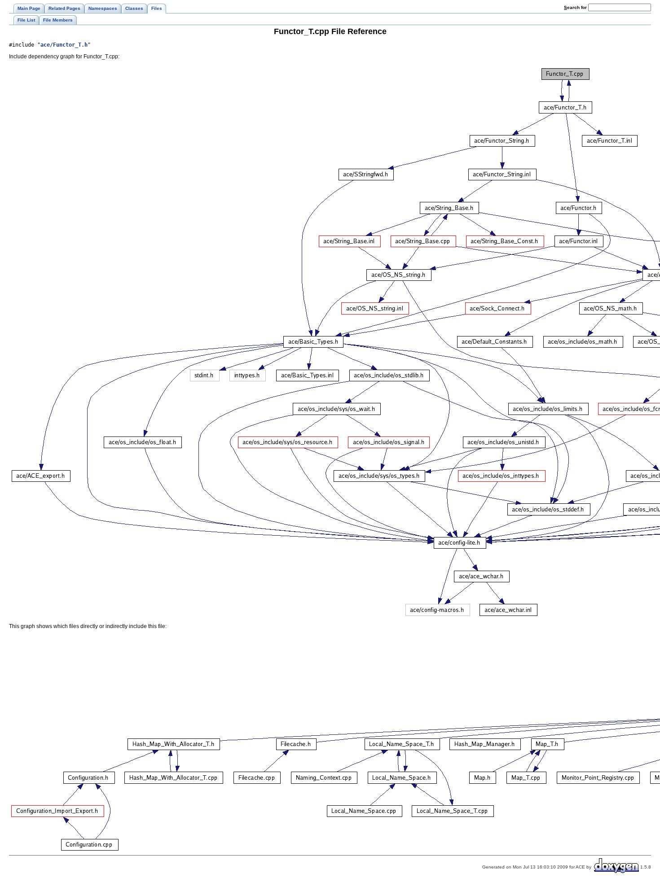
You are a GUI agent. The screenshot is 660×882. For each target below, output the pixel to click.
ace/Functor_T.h (64, 45)
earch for (576, 7)
